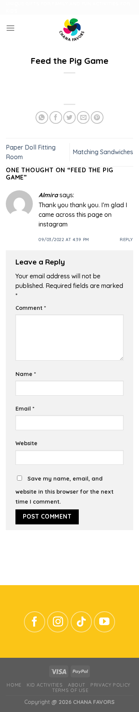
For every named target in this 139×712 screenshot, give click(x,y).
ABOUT (76, 685)
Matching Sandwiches (103, 152)
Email (24, 408)
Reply (126, 239)
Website (26, 443)
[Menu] (10, 28)
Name (25, 374)
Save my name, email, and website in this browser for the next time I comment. (64, 490)
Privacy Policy (110, 685)
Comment (30, 307)
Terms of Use (70, 690)
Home (14, 685)
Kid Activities (45, 685)
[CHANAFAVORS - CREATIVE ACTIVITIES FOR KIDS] (72, 28)
